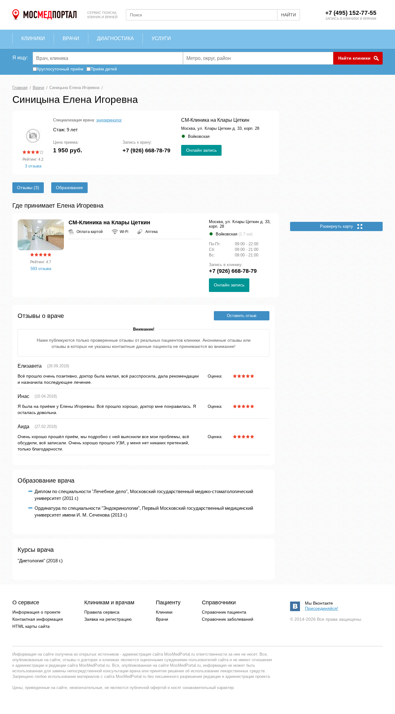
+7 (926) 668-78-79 (146, 150)
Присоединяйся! (321, 608)
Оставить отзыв (241, 315)
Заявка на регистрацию (108, 619)
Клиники (164, 612)
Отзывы (25, 187)
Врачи (162, 619)
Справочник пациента (224, 612)
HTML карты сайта (31, 626)
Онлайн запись (201, 150)
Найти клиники (354, 58)
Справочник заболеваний (227, 619)
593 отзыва (41, 268)
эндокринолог (109, 120)
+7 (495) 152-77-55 (350, 13)
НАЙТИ (288, 14)
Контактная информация (37, 619)
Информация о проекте (36, 612)
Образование (69, 187)
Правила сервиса (101, 612)
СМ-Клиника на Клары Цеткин (215, 120)
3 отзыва (33, 166)
